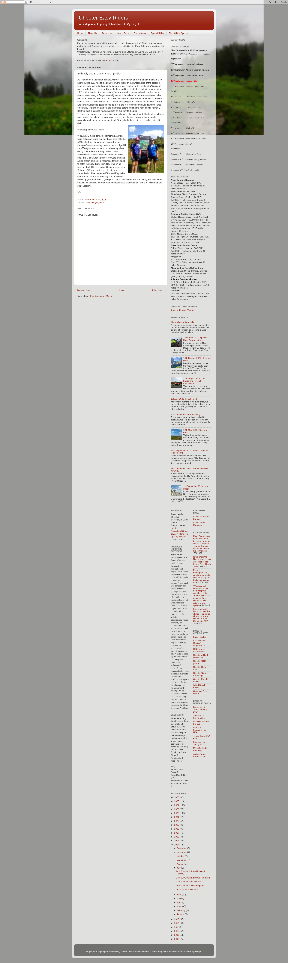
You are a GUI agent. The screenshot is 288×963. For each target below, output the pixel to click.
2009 (177, 935)
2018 (177, 829)
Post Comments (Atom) (101, 296)
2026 (177, 797)
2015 (177, 841)
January (181, 914)
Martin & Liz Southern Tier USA (199, 729)
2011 (176, 927)
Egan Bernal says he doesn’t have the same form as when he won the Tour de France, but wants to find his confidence (201, 543)
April (179, 902)
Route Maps (140, 33)
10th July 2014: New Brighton (190, 885)
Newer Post (84, 290)
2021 (177, 817)
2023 (177, 809)
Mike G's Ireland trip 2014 (201, 722)
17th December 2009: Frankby (185, 414)
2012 (177, 923)
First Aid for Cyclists (178, 33)
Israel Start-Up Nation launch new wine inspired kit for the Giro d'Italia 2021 (202, 562)
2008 (177, 939)
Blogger (198, 952)
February (181, 910)
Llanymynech (97, 202)
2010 (177, 931)
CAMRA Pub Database (199, 524)
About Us (92, 33)
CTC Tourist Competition (199, 650)
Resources (107, 33)
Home (80, 33)
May (179, 898)
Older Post (157, 290)
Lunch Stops (123, 33)
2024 (177, 805)
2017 (177, 833)
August (180, 864)
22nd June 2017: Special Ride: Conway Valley (195, 339)
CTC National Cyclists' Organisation (199, 643)
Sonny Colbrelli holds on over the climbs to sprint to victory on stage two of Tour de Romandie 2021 (201, 615)
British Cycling (200, 637)
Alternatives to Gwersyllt (182, 322)
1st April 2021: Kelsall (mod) (184, 399)
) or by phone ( (179, 537)
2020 (177, 821)
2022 (177, 813)
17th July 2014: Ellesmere (188, 882)
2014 (177, 845)
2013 (177, 919)
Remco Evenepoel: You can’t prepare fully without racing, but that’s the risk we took (202, 576)
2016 (177, 837)
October (181, 856)
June (179, 894)
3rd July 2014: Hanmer (187, 889)
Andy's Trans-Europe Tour (199, 755)
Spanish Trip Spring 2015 (199, 716)
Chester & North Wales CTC (200, 656)
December (182, 848)
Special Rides (157, 33)
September (182, 860)
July (179, 868)
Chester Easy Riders (103, 18)
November (182, 852)
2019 (177, 825)
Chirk (87, 202)
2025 (177, 801)
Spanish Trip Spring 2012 (199, 743)
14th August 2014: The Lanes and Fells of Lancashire (194, 380)
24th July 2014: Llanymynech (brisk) (193, 878)
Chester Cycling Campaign (200, 674)
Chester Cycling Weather (183, 310)
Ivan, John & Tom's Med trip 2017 (200, 709)
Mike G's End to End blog (200, 749)
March (180, 906)
